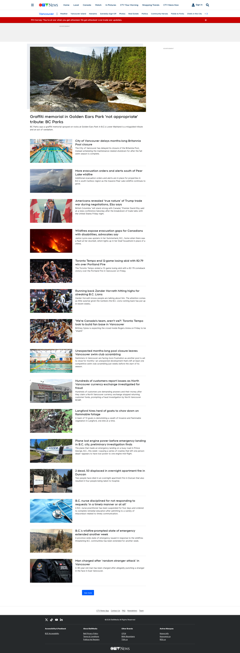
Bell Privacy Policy (90, 633)
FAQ (123, 611)
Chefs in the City (194, 14)
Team (141, 611)
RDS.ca (163, 639)
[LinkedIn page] (61, 619)
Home (66, 5)
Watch (98, 5)
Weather (64, 14)
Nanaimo (93, 14)
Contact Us (115, 611)
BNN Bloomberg (128, 636)
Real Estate (133, 14)
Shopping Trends (150, 5)
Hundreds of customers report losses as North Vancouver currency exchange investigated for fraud (107, 384)
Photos (122, 14)
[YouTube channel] (56, 619)
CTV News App (102, 611)
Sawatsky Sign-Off (108, 14)
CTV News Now (171, 5)
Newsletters (132, 611)
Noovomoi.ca (165, 636)
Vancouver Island (78, 14)
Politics (145, 14)
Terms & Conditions (91, 636)
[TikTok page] (51, 619)
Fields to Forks (177, 14)
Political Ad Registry (91, 639)
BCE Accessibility (52, 633)
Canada (87, 5)
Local (76, 5)
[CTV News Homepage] (48, 4)
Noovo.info (164, 633)
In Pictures (111, 5)
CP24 (124, 633)
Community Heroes (159, 14)
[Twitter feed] (46, 619)
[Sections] (32, 4)
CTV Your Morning (129, 5)
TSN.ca (125, 639)
